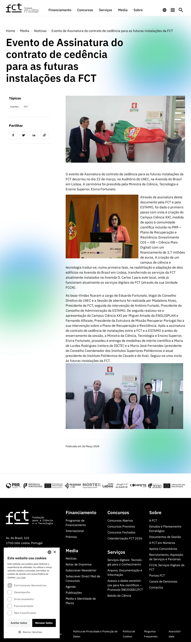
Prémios (71, 537)
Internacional (75, 531)
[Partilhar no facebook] (14, 135)
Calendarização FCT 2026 (124, 538)
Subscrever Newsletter (81, 570)
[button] (31, 632)
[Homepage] (22, 8)
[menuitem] (59, 11)
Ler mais (21, 577)
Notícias (40, 31)
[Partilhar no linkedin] (35, 135)
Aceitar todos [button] (19, 623)
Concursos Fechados (121, 532)
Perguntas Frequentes (151, 634)
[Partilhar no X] (24, 135)
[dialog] (32, 593)
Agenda (71, 586)
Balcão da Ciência (119, 595)
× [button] (54, 552)
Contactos (156, 587)
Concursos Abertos (120, 520)
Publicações (74, 592)
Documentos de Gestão (165, 537)
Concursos (85, 10)
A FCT (153, 520)
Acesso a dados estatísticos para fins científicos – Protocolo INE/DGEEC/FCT (125, 585)
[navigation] (164, 10)
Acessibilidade (175, 634)
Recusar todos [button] (44, 623)
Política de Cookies (129, 634)
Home (10, 31)
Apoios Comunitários (163, 549)
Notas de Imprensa (79, 564)
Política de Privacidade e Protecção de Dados (95, 634)
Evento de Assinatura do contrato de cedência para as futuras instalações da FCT (112, 31)
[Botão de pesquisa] (181, 10)
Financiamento (59, 10)
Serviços (105, 10)
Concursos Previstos (121, 526)
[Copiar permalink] (45, 135)
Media (123, 10)
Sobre (138, 10)
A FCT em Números (162, 543)
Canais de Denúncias (163, 581)
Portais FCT (157, 575)
